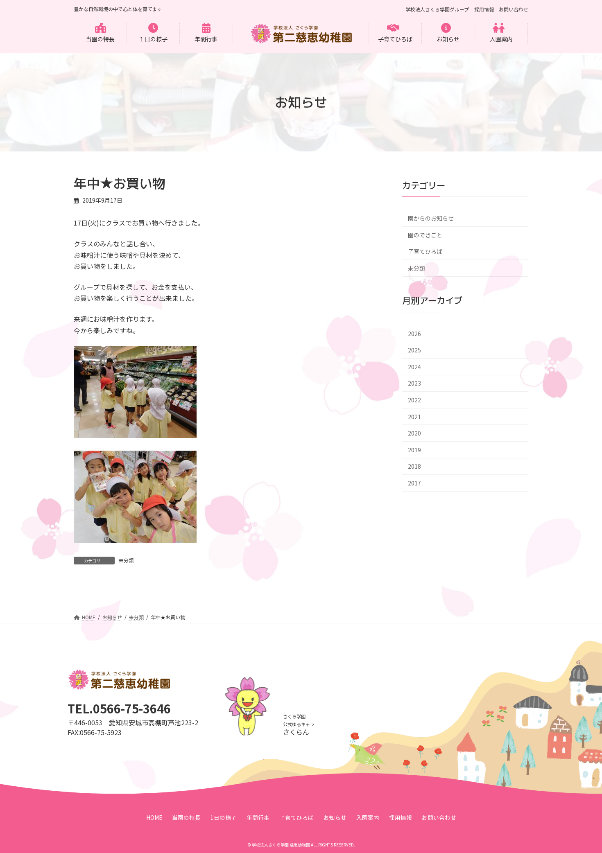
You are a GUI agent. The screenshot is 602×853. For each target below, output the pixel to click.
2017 (414, 483)
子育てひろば (425, 252)
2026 (414, 333)
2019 (414, 450)
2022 (414, 400)
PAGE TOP (581, 819)
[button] (100, 33)
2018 (414, 467)
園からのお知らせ (431, 218)
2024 (414, 367)
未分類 (126, 560)
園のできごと (425, 235)
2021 (414, 417)
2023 (414, 383)
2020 (414, 433)
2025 (414, 350)
